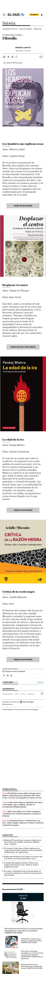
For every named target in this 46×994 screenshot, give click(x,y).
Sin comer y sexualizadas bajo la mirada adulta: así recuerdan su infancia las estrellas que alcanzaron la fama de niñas (23, 873)
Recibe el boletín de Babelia (15, 671)
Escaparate (23, 897)
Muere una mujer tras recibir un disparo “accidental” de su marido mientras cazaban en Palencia (21, 813)
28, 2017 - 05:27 (23, 51)
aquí (36, 709)
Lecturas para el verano (12, 35)
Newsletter (38, 29)
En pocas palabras (25, 29)
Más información (7, 704)
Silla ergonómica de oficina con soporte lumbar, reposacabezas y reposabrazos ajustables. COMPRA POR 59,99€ (23, 930)
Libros (23, 694)
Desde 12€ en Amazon (23, 659)
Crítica (17, 694)
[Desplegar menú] (4, 15)
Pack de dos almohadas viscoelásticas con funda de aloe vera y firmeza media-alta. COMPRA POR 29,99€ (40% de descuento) (32, 954)
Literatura (30, 694)
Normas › (40, 682)
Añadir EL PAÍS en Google (14, 63)
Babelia (9, 23)
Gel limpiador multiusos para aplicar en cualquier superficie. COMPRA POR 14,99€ (31, 940)
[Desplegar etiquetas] (42, 693)
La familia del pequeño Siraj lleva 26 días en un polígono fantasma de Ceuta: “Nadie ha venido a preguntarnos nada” (21, 865)
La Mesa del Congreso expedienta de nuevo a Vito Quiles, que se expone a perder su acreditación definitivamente (22, 804)
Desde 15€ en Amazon (23, 206)
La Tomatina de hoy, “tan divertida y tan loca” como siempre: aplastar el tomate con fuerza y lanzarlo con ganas (23, 823)
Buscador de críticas (10, 29)
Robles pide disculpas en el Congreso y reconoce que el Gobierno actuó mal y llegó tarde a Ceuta (23, 857)
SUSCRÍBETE (34, 14)
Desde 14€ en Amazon (23, 510)
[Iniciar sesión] (42, 15)
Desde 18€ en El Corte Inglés (23, 347)
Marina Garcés (23, 48)
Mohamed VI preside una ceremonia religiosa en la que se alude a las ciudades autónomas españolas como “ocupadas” (22, 842)
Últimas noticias (9, 789)
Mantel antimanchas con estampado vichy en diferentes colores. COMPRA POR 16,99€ (31, 966)
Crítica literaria (7, 694)
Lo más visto (7, 835)
